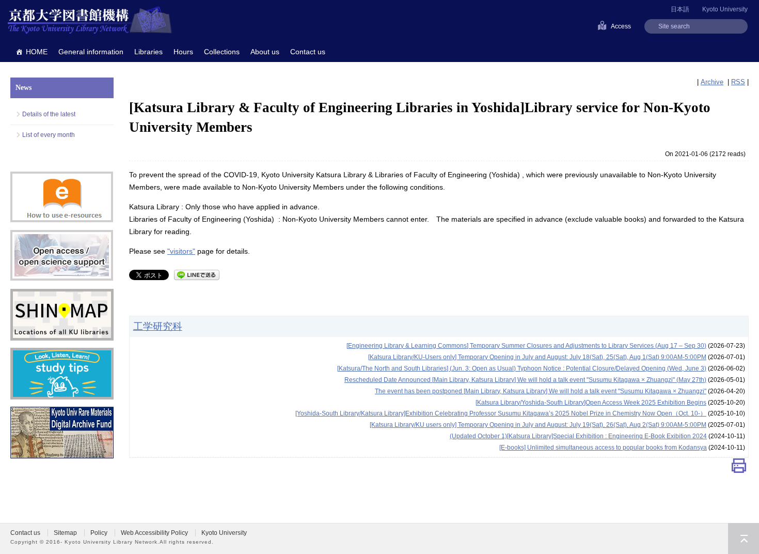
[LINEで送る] (196, 274)
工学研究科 (157, 326)
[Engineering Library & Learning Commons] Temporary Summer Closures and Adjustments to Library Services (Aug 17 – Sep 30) (526, 345)
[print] (739, 468)
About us (264, 52)
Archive (712, 82)
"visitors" (181, 251)
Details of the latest (48, 114)
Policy (98, 532)
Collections (222, 52)
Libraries (148, 52)
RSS (738, 82)
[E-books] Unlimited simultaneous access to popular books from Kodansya (603, 447)
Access (621, 26)
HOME (37, 52)
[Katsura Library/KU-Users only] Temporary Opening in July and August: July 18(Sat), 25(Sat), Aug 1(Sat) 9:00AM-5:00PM (537, 357)
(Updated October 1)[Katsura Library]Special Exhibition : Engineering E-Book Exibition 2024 (578, 436)
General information (90, 52)
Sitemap (65, 532)
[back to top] (743, 538)
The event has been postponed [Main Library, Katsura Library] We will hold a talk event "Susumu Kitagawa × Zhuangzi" (540, 391)
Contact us (307, 52)
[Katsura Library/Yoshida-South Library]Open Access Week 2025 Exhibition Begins (591, 402)
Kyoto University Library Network (90, 20)
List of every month (48, 134)
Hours (183, 52)
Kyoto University (725, 9)
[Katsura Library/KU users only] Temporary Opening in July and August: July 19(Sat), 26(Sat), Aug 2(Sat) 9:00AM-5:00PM (538, 424)
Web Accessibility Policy (154, 532)
